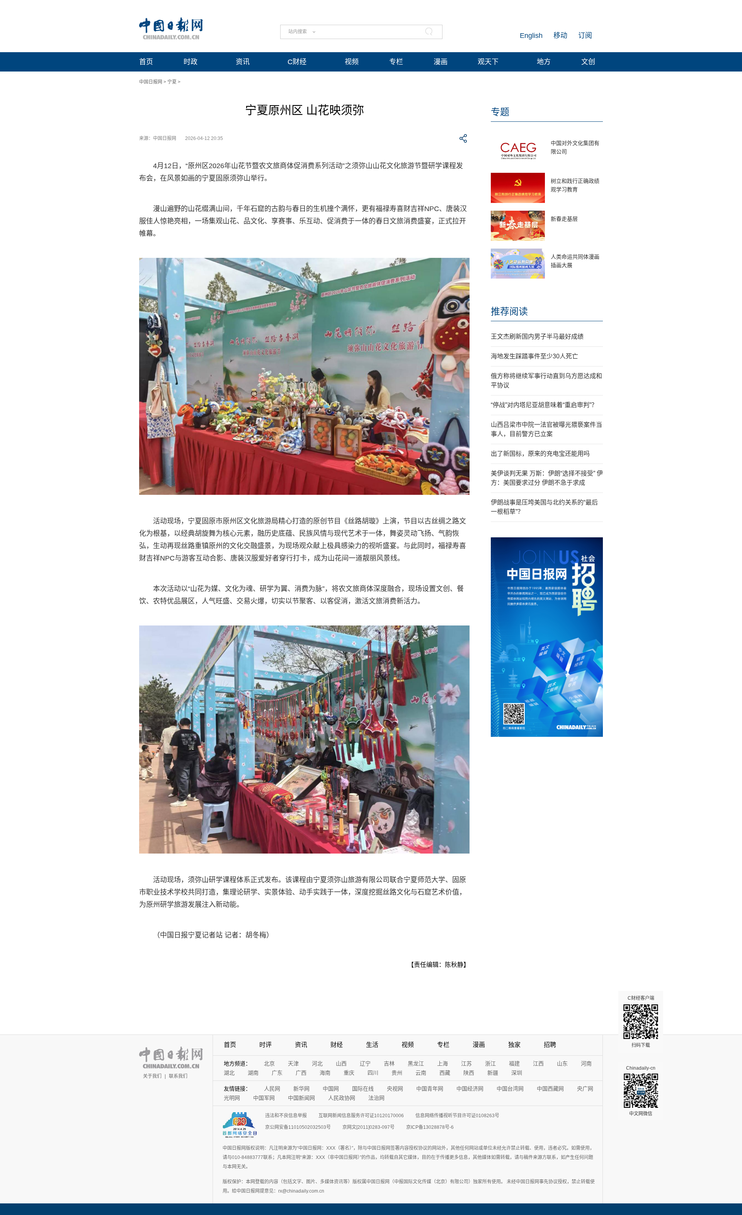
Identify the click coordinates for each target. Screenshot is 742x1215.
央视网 (395, 1088)
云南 (420, 1073)
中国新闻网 (301, 1098)
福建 (514, 1063)
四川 (373, 1073)
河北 (317, 1063)
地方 (544, 62)
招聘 (550, 1044)
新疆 (492, 1073)
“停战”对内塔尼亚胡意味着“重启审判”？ (544, 405)
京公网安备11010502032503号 (298, 1127)
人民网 (272, 1088)
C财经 (297, 62)
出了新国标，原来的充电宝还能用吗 (540, 453)
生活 (372, 1044)
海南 (325, 1073)
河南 (586, 1063)
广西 (301, 1073)
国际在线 (363, 1088)
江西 (538, 1063)
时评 (265, 1044)
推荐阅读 (509, 311)
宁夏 (172, 82)
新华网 (301, 1088)
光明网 (232, 1098)
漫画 (441, 62)
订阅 (585, 35)
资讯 (243, 62)
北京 (269, 1063)
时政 (190, 62)
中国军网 (264, 1098)
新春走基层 (564, 219)
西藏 (444, 1073)
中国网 (331, 1088)
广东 (277, 1073)
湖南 (253, 1073)
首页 (146, 62)
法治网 (376, 1098)
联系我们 (178, 1076)
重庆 (349, 1073)
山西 (341, 1063)
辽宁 (365, 1063)
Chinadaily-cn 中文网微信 (640, 1090)
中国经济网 (469, 1088)
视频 (352, 62)
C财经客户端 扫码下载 (641, 1021)
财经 (336, 1044)
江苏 (466, 1063)
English (531, 35)
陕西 (468, 1073)
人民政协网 (341, 1098)
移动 (560, 35)
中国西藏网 (550, 1088)
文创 (588, 62)
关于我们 (152, 1076)
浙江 (490, 1063)
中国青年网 (429, 1088)
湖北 (229, 1073)
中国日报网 (150, 82)
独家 (514, 1044)
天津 (293, 1063)
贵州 (396, 1073)
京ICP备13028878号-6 (430, 1127)
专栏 (396, 62)
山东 (562, 1063)
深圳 (516, 1073)
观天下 (488, 62)
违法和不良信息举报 (286, 1115)
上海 (442, 1063)
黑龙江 (416, 1063)
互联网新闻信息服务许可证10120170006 (361, 1115)
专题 (500, 112)
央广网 (585, 1088)
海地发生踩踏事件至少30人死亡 (534, 356)
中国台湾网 (510, 1088)
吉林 (389, 1063)
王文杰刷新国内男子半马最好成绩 (537, 336)
